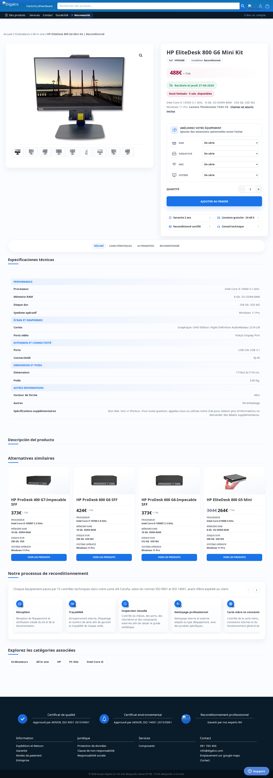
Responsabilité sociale (91, 755)
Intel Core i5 (95, 662)
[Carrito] (267, 6)
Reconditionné (169, 245)
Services (35, 15)
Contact (48, 15)
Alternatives (145, 245)
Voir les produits (39, 557)
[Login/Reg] (260, 6)
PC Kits (73, 662)
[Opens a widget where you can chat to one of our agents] (256, 771)
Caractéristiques (120, 245)
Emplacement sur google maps (220, 755)
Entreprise (22, 760)
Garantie (21, 750)
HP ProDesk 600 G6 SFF (97, 499)
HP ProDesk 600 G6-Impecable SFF (169, 502)
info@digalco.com (211, 750)
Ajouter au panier (214, 201)
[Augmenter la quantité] (258, 189)
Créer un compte (255, 15)
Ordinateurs (22, 34)
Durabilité (62, 15)
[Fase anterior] (248, 590)
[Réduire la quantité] (242, 189)
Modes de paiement (29, 755)
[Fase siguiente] (256, 590)
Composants (147, 746)
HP (59, 662)
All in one (39, 34)
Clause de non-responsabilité (95, 750)
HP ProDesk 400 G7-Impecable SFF (38, 502)
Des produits (17, 15)
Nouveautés (82, 15)
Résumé (99, 245)
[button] (254, 7)
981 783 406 (208, 746)
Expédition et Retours (29, 746)
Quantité (173, 189)
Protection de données (91, 746)
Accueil (8, 34)
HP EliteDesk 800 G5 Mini (229, 499)
